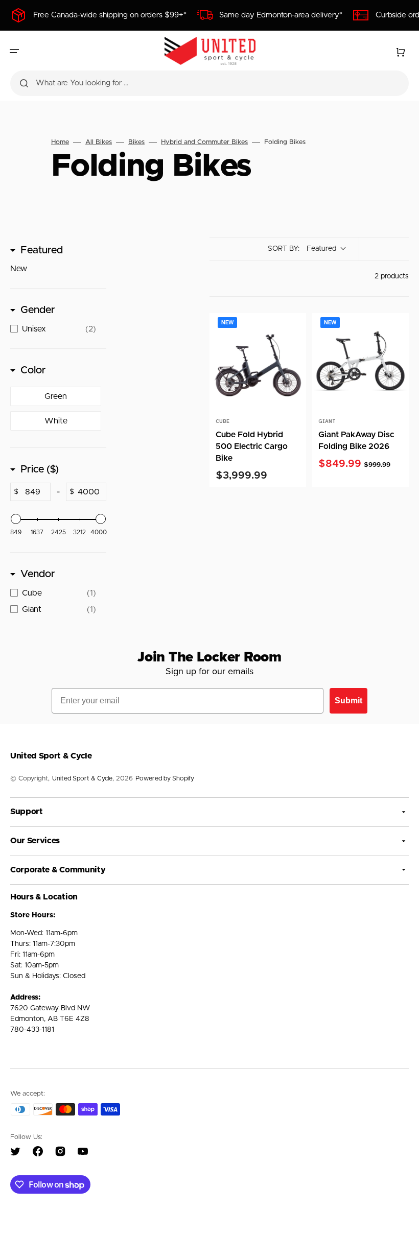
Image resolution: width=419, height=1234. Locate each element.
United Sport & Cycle (82, 778)
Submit (348, 700)
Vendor (37, 574)
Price (39, 469)
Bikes (136, 142)
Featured (41, 250)
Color (33, 370)
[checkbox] (55, 269)
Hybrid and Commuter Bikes (204, 142)
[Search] (24, 83)
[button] (14, 51)
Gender (37, 310)
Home (60, 142)
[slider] (16, 519)
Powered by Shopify (164, 778)
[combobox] (209, 83)
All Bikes (98, 142)
